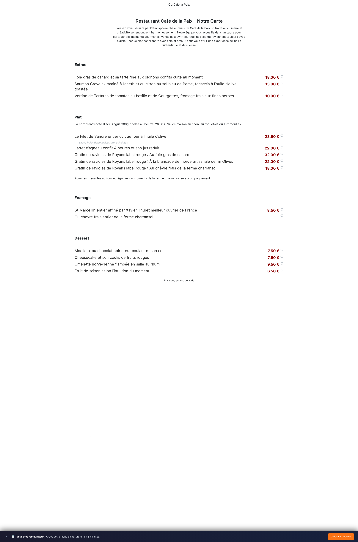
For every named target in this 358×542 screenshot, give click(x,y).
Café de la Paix (179, 4)
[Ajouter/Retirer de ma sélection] (281, 76)
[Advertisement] (179, 353)
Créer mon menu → (341, 536)
